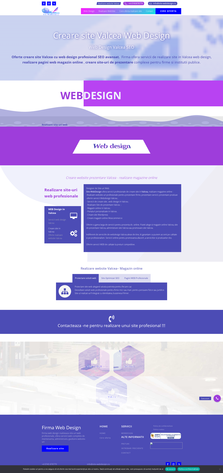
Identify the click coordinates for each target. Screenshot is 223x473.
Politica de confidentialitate (163, 426)
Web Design (88, 11)
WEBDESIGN (127, 433)
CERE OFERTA (168, 11)
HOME (103, 433)
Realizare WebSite (107, 11)
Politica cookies (158, 429)
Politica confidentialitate (189, 469)
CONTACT (126, 453)
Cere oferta (105, 438)
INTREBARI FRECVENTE (132, 448)
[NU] (219, 469)
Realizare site (55, 448)
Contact (149, 11)
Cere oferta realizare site (130, 11)
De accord (170, 469)
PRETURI (125, 444)
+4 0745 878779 (49, 464)
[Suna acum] (217, 398)
